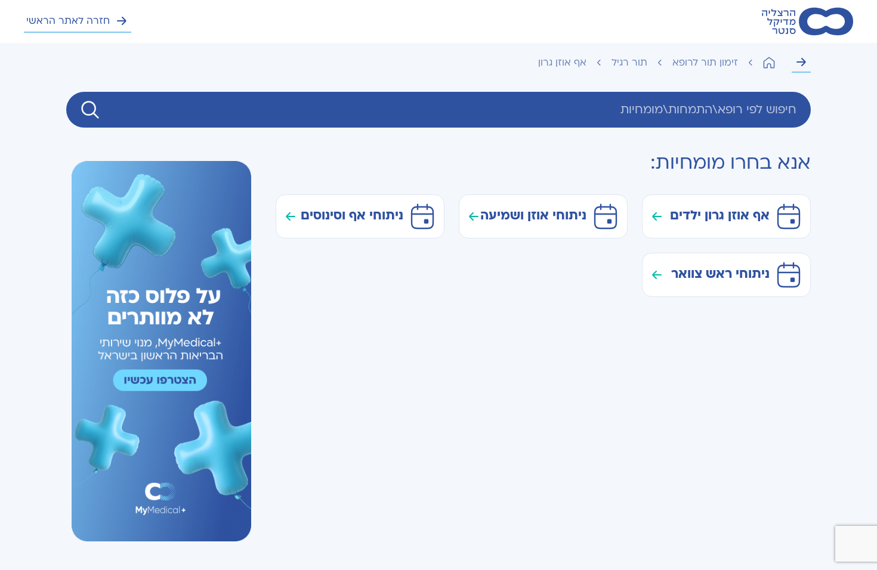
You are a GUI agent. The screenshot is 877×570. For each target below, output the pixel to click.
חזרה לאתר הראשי (68, 20)
